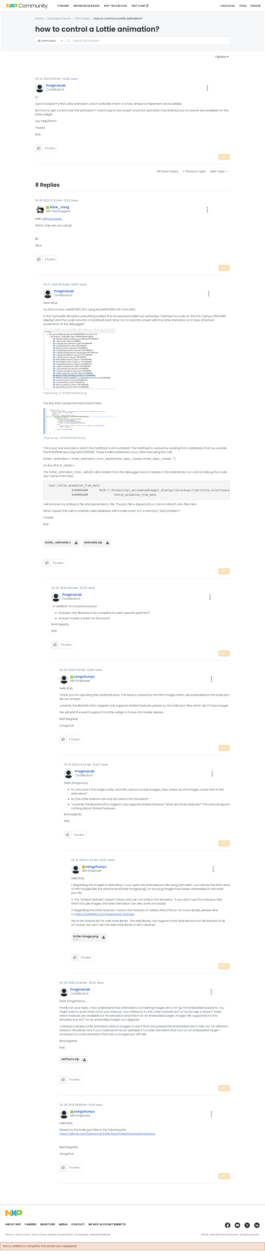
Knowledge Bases (87, 6)
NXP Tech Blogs (115, 6)
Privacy (9, 1235)
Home (39, 18)
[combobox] (147, 40)
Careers (31, 1224)
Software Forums (59, 18)
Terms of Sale (38, 1235)
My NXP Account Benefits (107, 1224)
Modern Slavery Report (60, 1235)
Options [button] (220, 57)
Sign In (255, 6)
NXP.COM (138, 6)
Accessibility (82, 1235)
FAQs (243, 6)
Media (63, 1224)
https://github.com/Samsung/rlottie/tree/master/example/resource (107, 1134)
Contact (78, 1224)
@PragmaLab (52, 219)
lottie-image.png (85, 936)
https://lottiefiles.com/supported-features (104, 914)
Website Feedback (100, 1235)
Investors (47, 1224)
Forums (63, 6)
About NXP (13, 1224)
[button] (207, 87)
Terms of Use (22, 1235)
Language (227, 6)
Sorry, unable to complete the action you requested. (40, 1246)
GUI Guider (82, 18)
